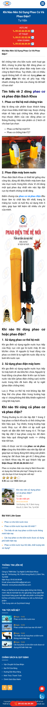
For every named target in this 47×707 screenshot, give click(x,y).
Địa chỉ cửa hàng (10, 668)
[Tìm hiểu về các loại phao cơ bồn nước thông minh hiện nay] (7, 635)
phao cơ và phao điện (30, 196)
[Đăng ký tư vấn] (42, 689)
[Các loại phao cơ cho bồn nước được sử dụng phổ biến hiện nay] (7, 644)
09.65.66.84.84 (22, 31)
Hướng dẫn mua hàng (12, 672)
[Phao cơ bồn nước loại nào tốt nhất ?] (7, 627)
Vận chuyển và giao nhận (14, 664)
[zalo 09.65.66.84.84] (32, 31)
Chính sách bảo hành (12, 679)
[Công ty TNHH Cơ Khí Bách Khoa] (7, 3)
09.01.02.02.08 (22, 37)
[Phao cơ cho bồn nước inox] (7, 619)
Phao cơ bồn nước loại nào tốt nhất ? (28, 627)
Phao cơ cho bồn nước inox (24, 619)
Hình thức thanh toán (13, 676)
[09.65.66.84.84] (42, 696)
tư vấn (22, 20)
